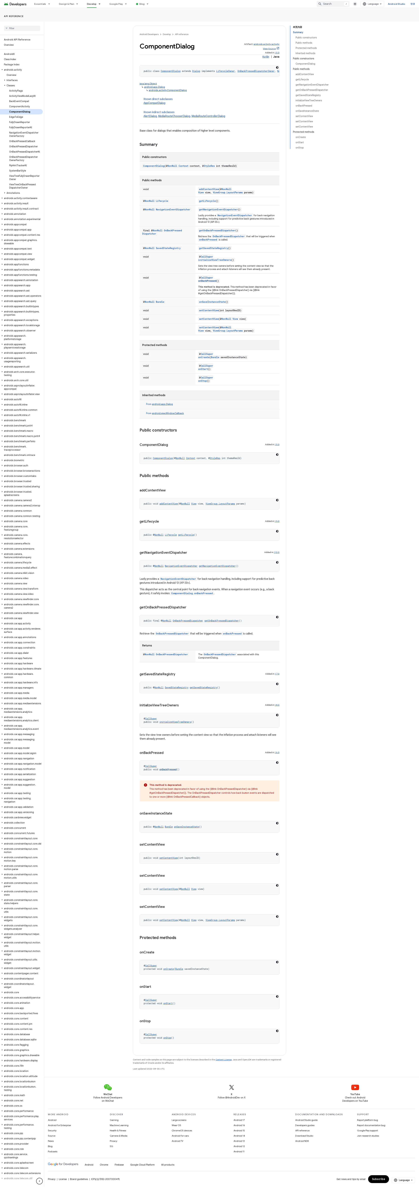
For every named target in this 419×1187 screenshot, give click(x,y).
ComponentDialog (171, 71)
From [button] (159, 404)
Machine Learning (119, 1125)
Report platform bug (367, 1120)
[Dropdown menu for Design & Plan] (78, 4)
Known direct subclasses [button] (158, 101)
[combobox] (333, 4)
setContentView (209, 310)
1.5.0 (277, 52)
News (51, 1140)
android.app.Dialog (154, 87)
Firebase (119, 1164)
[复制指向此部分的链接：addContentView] (169, 491)
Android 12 (239, 1146)
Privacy (113, 1140)
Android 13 (239, 1140)
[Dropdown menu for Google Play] (127, 4)
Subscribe (378, 1179)
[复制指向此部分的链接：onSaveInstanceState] (175, 814)
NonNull (172, 165)
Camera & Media (118, 1135)
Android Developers (149, 34)
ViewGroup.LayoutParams (228, 192)
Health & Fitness (118, 1130)
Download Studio (304, 1135)
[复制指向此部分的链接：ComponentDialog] (171, 445)
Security (52, 1130)
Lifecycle (162, 200)
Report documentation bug (371, 1125)
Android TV (177, 1140)
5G (111, 1146)
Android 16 (239, 1125)
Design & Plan (66, 3)
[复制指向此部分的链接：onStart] (154, 987)
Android (52, 1120)
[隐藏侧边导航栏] (39, 1181)
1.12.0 (276, 552)
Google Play (116, 3)
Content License (224, 1059)
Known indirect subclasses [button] (184, 114)
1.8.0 (277, 705)
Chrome (104, 1164)
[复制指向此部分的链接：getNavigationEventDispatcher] (190, 553)
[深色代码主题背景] (277, 67)
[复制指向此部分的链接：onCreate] (157, 953)
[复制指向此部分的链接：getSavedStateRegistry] (178, 674)
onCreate (204, 357)
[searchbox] (22, 28)
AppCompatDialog (154, 103)
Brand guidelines (79, 1179)
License (63, 1179)
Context (183, 165)
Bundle (160, 301)
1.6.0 (277, 752)
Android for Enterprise (59, 1125)
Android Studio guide (306, 1120)
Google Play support (367, 1130)
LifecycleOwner (225, 71)
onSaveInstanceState (212, 301)
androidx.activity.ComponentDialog (168, 90)
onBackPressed (208, 239)
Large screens (179, 1120)
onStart (203, 369)
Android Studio (396, 3)
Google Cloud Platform (142, 1164)
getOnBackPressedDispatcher (217, 230)
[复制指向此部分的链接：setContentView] (168, 845)
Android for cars (180, 1135)
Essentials (40, 3)
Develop (92, 3)
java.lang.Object (148, 83)
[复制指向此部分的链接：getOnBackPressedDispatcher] (189, 608)
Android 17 (239, 1120)
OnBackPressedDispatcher (229, 236)
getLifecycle (207, 200)
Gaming (114, 1120)
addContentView (209, 189)
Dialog (196, 71)
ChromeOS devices (182, 1130)
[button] (21, 69)
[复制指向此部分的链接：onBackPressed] (167, 753)
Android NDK (302, 1140)
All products (167, 1164)
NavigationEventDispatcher (173, 209)
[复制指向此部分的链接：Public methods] (172, 476)
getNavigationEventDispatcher (218, 209)
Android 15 (239, 1130)
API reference (14, 16)
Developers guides (304, 1125)
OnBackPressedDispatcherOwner (256, 71)
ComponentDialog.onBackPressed (192, 593)
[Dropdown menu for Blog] (149, 4)
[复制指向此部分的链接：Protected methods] (179, 938)
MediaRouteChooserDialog (174, 116)
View (201, 192)
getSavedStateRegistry (213, 248)
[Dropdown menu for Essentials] (50, 4)
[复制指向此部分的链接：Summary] (160, 145)
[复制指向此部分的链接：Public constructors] (180, 430)
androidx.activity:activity (266, 44)
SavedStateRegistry (168, 248)
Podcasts (52, 1151)
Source (51, 1135)
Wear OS (176, 1125)
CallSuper (207, 256)
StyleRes (209, 165)
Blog (142, 3)
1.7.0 (277, 673)
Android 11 (239, 1151)
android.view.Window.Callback (168, 413)
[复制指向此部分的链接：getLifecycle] (162, 522)
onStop (202, 380)
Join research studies (368, 1135)
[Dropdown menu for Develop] (101, 4)
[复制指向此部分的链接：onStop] (154, 1021)
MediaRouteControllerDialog (208, 116)
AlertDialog (150, 116)
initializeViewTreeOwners (214, 259)
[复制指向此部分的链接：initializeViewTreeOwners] (182, 706)
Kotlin (265, 56)
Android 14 (239, 1135)
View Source (269, 48)
